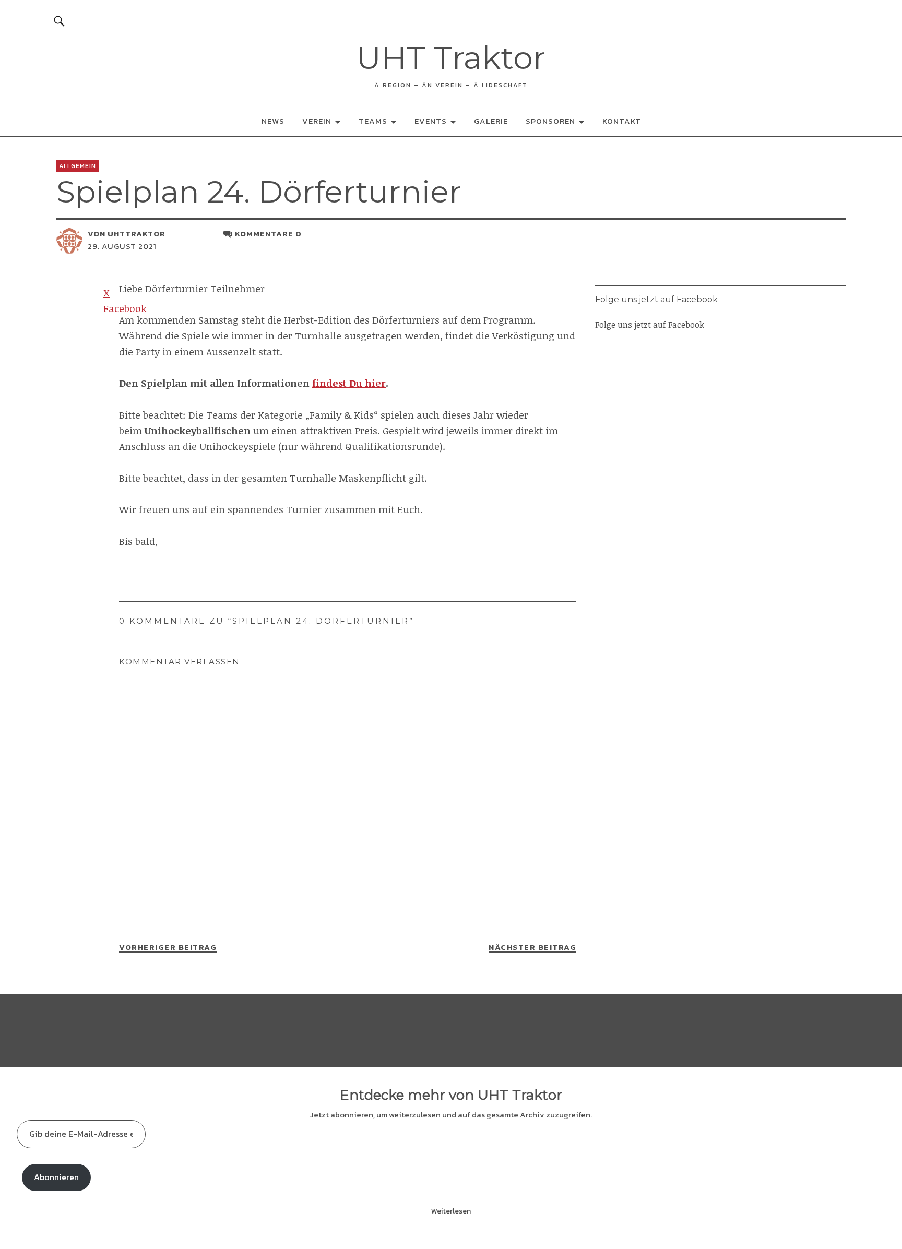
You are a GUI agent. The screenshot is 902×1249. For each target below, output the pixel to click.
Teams (373, 121)
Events (430, 121)
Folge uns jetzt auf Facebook (656, 299)
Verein (316, 121)
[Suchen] (59, 20)
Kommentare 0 (268, 234)
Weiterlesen (451, 1211)
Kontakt (621, 121)
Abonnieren (56, 1177)
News (273, 121)
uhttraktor (136, 234)
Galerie (491, 121)
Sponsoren (550, 121)
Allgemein (77, 166)
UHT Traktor (451, 58)
